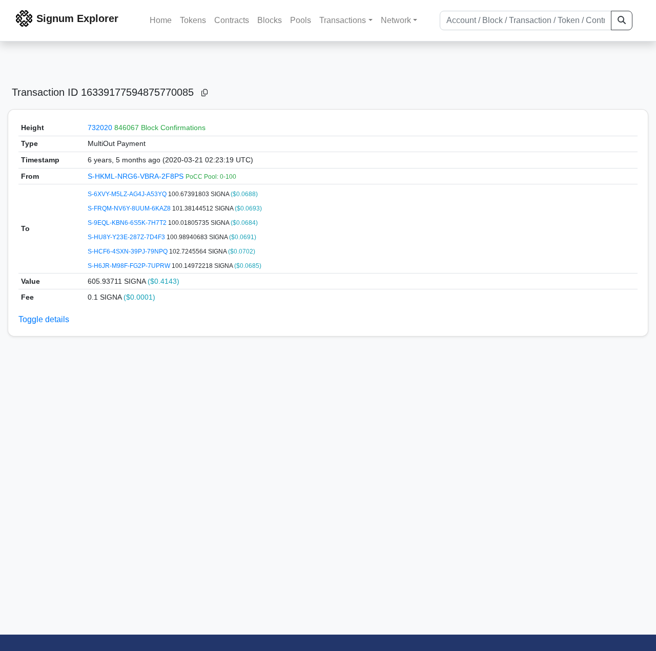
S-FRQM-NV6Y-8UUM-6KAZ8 (130, 208)
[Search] (621, 20)
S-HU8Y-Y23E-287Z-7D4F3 (127, 237)
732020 (100, 127)
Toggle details (43, 319)
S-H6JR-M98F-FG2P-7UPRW (130, 265)
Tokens (193, 20)
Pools (300, 20)
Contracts (231, 20)
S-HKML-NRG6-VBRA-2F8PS (137, 176)
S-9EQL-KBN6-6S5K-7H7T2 (128, 222)
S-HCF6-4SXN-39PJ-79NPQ (128, 251)
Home (161, 20)
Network (396, 20)
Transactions (342, 20)
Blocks (269, 20)
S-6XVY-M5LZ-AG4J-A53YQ (128, 194)
